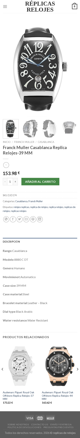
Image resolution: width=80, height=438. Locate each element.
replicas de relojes (64, 432)
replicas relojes (18, 210)
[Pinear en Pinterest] (33, 219)
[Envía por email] (26, 219)
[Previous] (9, 68)
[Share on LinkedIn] (40, 219)
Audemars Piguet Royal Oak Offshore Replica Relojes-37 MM (18, 395)
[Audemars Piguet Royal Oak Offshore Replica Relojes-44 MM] (59, 366)
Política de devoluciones (24, 427)
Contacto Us (39, 424)
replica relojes (56, 207)
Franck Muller (24, 141)
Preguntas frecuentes (58, 427)
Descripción (11, 241)
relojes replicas (21, 207)
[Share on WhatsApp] (6, 219)
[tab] (40, 241)
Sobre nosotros (18, 424)
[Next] (71, 68)
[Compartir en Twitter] (20, 219)
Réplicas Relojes (40, 7)
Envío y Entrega (60, 424)
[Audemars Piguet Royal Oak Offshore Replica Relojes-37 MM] (20, 366)
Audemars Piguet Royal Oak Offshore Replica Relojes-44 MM (57, 395)
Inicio (7, 141)
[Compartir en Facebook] (13, 219)
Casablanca (46, 141)
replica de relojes (39, 207)
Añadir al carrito (40, 181)
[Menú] (5, 6)
